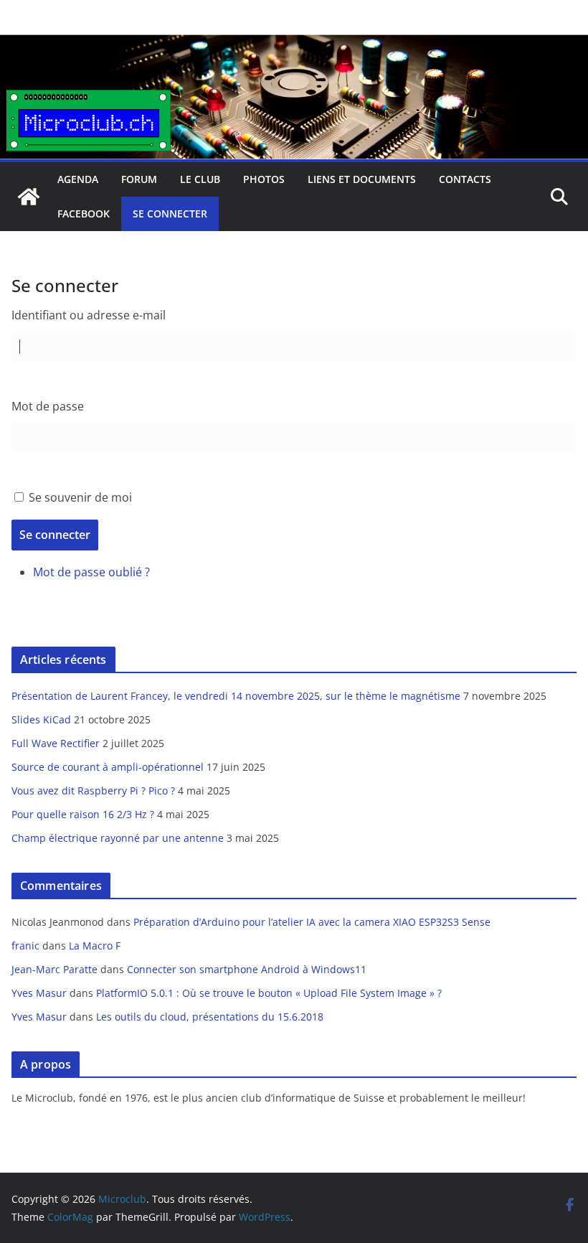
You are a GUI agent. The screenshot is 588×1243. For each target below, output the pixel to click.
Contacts (465, 179)
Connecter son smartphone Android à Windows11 (246, 969)
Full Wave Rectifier (55, 743)
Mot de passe (47, 406)
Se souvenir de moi (80, 497)
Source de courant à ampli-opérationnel (107, 767)
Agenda (77, 179)
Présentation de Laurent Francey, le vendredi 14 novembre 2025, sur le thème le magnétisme (235, 696)
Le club (200, 179)
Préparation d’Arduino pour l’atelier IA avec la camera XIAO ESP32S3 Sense (311, 922)
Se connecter (170, 213)
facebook (83, 213)
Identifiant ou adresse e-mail (88, 315)
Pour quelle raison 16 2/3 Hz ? (82, 814)
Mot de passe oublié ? (91, 572)
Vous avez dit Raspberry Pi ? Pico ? (93, 790)
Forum (139, 179)
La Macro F (94, 945)
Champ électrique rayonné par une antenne (117, 838)
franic (25, 945)
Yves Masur (39, 993)
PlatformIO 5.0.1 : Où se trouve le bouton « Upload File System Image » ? (269, 993)
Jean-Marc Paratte (54, 969)
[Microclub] (294, 44)
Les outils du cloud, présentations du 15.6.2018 (209, 1016)
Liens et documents (362, 179)
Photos (264, 179)
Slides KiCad (41, 719)
